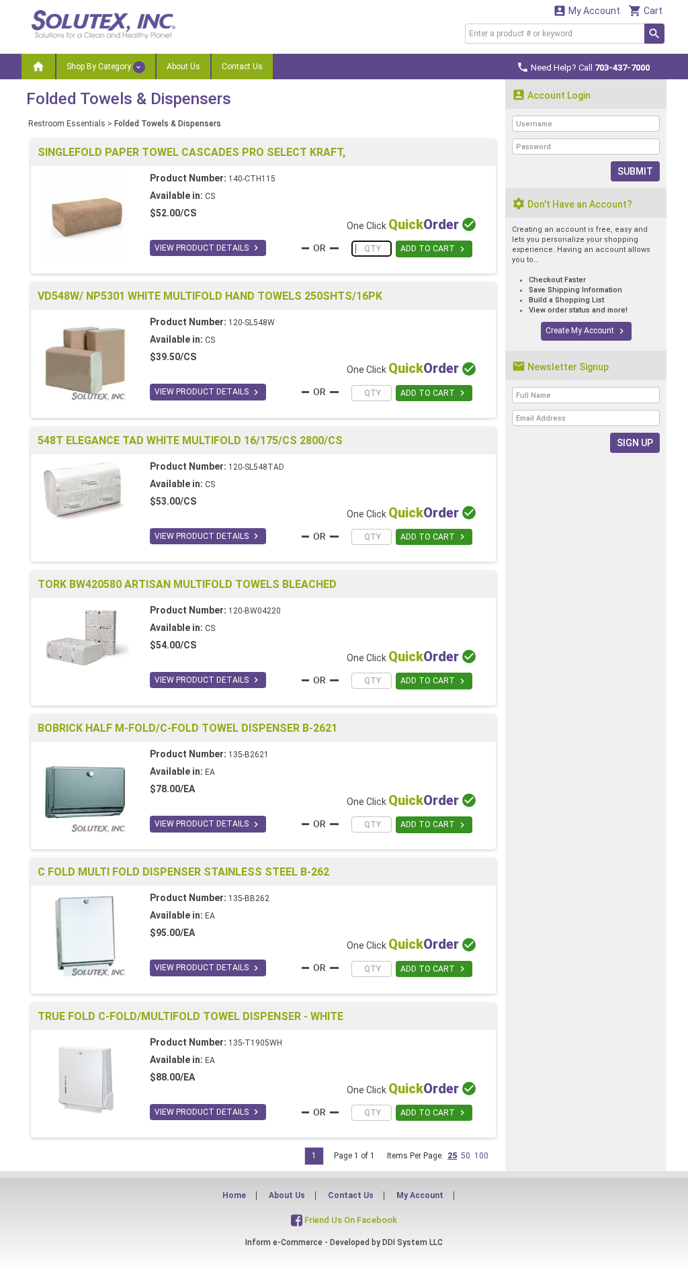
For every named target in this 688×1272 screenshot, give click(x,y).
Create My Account (586, 331)
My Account (586, 10)
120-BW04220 (254, 611)
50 (465, 1155)
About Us (183, 66)
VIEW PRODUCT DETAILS (208, 248)
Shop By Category (100, 66)
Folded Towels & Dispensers (167, 123)
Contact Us (242, 66)
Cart (645, 10)
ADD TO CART (434, 249)
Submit (635, 171)
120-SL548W (251, 322)
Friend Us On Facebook (349, 1220)
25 (452, 1155)
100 (481, 1155)
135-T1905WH (255, 1043)
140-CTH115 (251, 178)
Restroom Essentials (66, 123)
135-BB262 (248, 898)
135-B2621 (248, 754)
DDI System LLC (412, 1242)
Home (234, 1195)
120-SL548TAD (256, 467)
